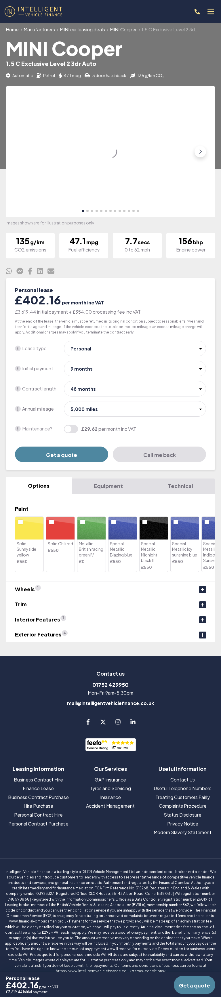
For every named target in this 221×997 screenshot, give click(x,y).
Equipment (108, 486)
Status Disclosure (182, 815)
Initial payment (37, 368)
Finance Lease (38, 788)
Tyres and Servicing (110, 788)
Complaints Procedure (183, 806)
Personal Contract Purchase (38, 824)
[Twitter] (103, 723)
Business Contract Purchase (38, 797)
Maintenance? (37, 429)
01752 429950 (110, 684)
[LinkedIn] (132, 723)
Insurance (110, 797)
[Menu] (210, 11)
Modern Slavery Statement (183, 832)
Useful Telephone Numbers (183, 788)
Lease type (34, 348)
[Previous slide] (20, 151)
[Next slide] (200, 151)
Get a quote (61, 454)
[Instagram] (117, 723)
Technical (180, 486)
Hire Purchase (38, 806)
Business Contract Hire (38, 780)
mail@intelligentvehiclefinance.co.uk (110, 703)
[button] (83, 211)
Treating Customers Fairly (182, 797)
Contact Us (182, 780)
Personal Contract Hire (38, 815)
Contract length (39, 389)
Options (38, 485)
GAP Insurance (110, 780)
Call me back (159, 454)
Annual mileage (38, 409)
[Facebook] (88, 723)
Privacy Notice (182, 824)
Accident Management (110, 806)
